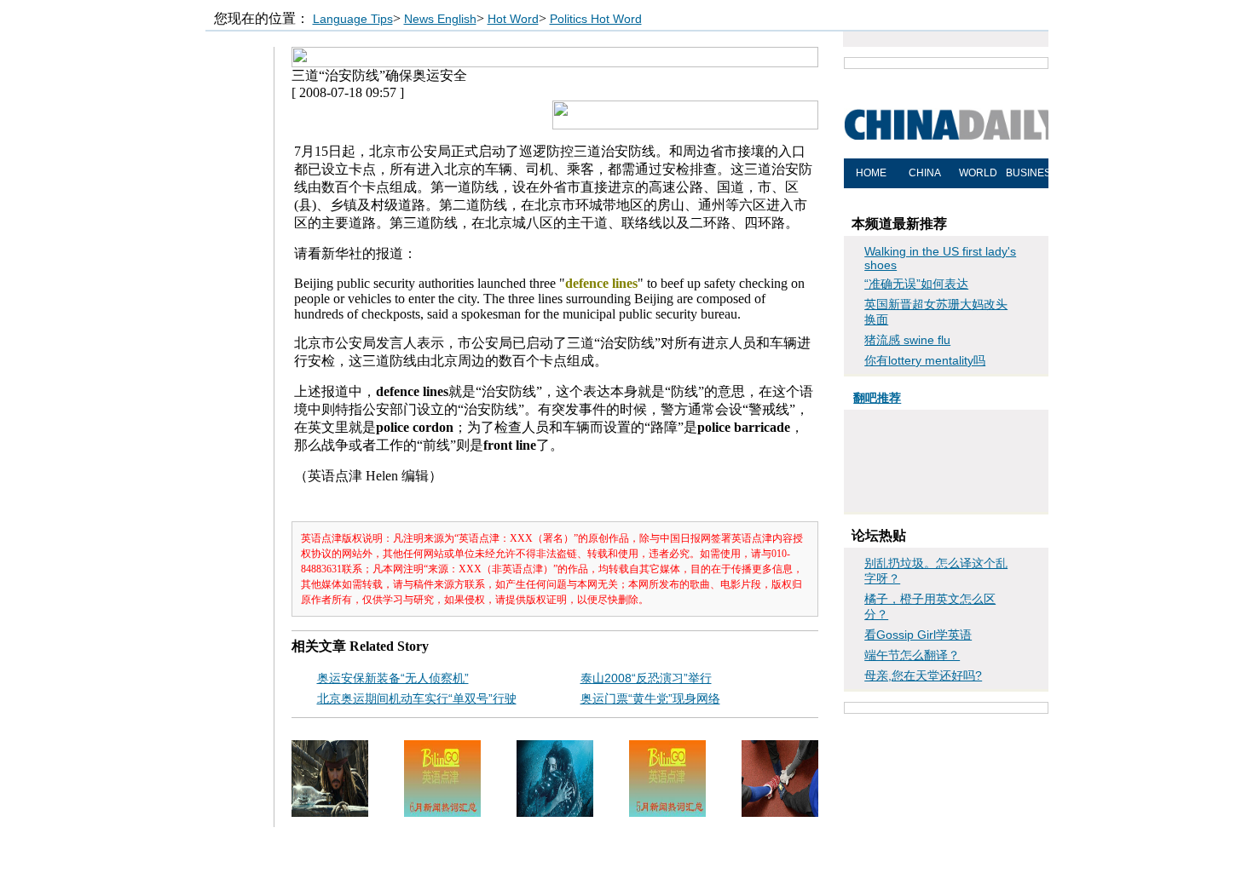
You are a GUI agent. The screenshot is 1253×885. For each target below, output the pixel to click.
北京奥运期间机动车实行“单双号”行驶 (417, 698)
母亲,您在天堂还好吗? (923, 675)
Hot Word (513, 19)
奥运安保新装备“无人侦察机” (393, 678)
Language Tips (353, 19)
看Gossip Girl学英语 (918, 634)
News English (440, 19)
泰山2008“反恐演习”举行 (646, 678)
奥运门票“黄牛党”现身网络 (650, 698)
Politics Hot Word (596, 19)
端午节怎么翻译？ (912, 655)
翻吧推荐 (877, 398)
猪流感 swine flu (907, 340)
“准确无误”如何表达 (916, 283)
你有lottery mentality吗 (924, 360)
